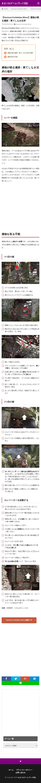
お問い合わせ (20, 772)
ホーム (11, 770)
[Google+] (25, 678)
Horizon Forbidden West (19, 9)
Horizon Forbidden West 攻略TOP (19, 620)
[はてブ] (34, 678)
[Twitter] (15, 678)
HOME (6, 9)
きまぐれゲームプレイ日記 (15, 3)
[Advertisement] (20, 206)
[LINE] (20, 683)
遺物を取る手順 (11, 57)
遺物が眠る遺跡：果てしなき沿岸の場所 (19, 53)
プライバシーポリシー (24, 770)
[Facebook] (6, 678)
